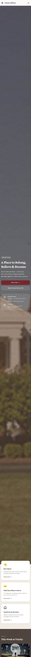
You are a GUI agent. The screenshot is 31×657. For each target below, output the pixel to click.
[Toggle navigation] (28, 2)
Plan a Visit (14, 282)
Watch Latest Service (14, 288)
